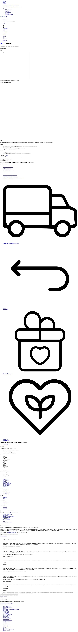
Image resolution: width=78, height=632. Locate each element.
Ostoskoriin (4, 3)
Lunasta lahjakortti (6, 493)
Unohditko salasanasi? (6, 491)
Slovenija (8, 615)
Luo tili (4, 23)
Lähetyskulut (7, 11)
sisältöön (4, 2)
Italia (6, 608)
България (8, 621)
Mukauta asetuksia (15, 534)
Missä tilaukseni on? (8, 9)
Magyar (7, 617)
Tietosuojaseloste (5, 515)
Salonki (4, 498)
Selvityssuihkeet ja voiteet (7, 168)
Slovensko (9, 626)
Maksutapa (4, 481)
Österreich (9, 606)
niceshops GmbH (8, 512)
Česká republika (11, 629)
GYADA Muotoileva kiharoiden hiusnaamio (10, 175)
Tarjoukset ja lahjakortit (6, 484)
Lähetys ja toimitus (6, 482)
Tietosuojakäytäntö (3, 536)
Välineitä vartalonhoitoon (7, 170)
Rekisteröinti (5, 490)
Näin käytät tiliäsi (5, 479)
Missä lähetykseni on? (6, 492)
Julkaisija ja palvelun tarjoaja (7, 514)
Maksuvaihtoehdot (8, 12)
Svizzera (7, 612)
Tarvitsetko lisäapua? (6, 485)
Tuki (3, 8)
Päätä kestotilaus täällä (6, 519)
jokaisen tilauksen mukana (12, 6)
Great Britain (10, 620)
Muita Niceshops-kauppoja (7, 522)
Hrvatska (8, 623)
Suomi (7, 627)
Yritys (4, 521)
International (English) (15, 609)
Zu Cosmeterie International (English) (6, 603)
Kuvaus (2, 140)
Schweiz (7, 611)
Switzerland (10, 614)
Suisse (7, 613)
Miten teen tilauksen (6, 480)
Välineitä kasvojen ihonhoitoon (8, 167)
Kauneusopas (5, 497)
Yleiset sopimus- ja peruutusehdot (8, 516)
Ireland (7, 628)
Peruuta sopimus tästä (4, 523)
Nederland (9, 618)
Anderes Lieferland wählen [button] (5, 604)
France (7, 610)
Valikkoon (4, 1)
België (7, 625)
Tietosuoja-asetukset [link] (6, 518)
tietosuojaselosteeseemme (11, 532)
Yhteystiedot (7, 13)
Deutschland (10, 607)
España (7, 616)
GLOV (2, 43)
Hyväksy (2, 534)
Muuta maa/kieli (11, 510)
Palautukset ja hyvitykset (7, 483)
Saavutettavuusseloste (6, 517)
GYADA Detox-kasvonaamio (8, 178)
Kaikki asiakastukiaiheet (9, 14)
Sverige (7, 619)
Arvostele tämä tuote (4, 160)
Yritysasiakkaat (5, 486)
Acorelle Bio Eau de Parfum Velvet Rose (9, 176)
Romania (8, 630)
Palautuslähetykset (8, 10)
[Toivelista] (3, 25)
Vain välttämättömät (8, 534)
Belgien (7, 624)
